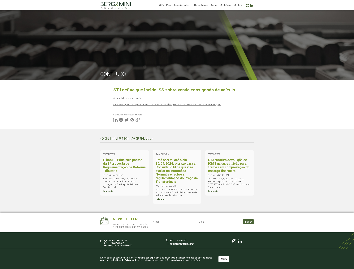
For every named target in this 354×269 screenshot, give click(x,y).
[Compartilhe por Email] (138, 119)
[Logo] (115, 5)
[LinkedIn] (252, 5)
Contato (238, 5)
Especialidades (181, 5)
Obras (214, 5)
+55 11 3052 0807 (177, 240)
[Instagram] (248, 5)
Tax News (109, 154)
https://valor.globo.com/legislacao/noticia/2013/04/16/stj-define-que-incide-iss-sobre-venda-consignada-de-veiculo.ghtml (167, 104)
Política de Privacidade (125, 260)
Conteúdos (225, 5)
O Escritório (165, 5)
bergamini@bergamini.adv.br (181, 244)
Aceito (224, 259)
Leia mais (108, 191)
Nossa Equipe (201, 5)
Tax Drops (162, 154)
